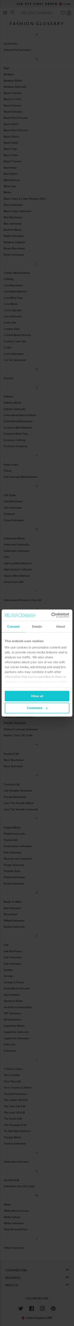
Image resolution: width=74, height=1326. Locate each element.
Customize (34, 708)
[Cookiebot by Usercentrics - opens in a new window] (52, 615)
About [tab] (60, 626)
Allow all (37, 696)
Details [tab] (37, 626)
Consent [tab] (13, 626)
